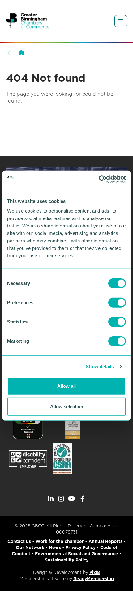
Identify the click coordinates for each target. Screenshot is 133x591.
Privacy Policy (81, 547)
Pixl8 (94, 572)
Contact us (19, 541)
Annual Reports (105, 541)
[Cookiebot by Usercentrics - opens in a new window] (99, 179)
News (55, 547)
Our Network (30, 547)
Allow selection (66, 406)
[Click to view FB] (82, 498)
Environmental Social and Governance (76, 553)
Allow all (66, 386)
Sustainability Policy (66, 559)
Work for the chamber (60, 541)
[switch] (117, 303)
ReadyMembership (93, 578)
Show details (100, 366)
